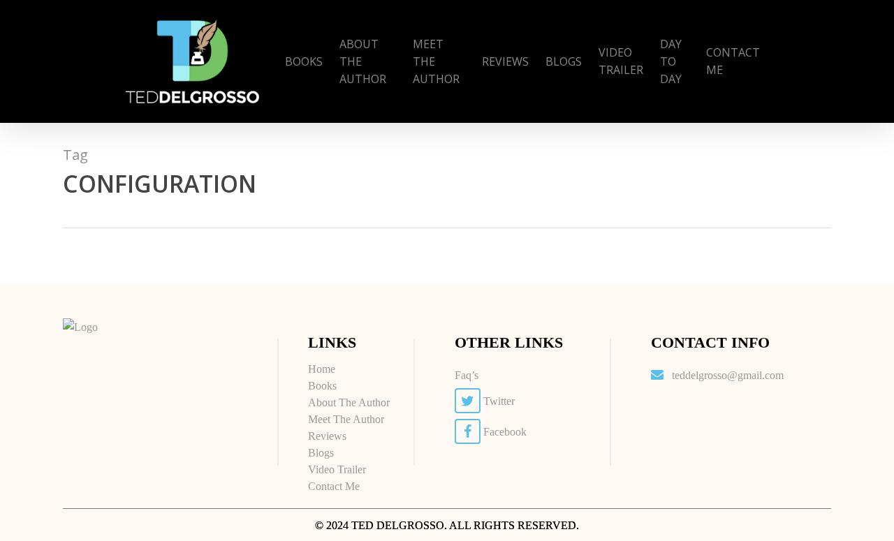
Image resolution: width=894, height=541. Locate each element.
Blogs (321, 453)
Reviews (327, 436)
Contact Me (334, 486)
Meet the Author (346, 419)
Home (321, 369)
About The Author (349, 402)
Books (322, 386)
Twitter (498, 401)
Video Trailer (337, 469)
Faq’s (466, 375)
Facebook (504, 432)
